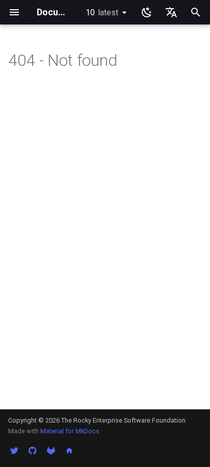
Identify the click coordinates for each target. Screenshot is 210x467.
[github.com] (32, 451)
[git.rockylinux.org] (51, 451)
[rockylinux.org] (69, 451)
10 (102, 12)
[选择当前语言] (171, 12)
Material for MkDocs (69, 431)
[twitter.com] (14, 451)
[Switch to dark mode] (147, 12)
